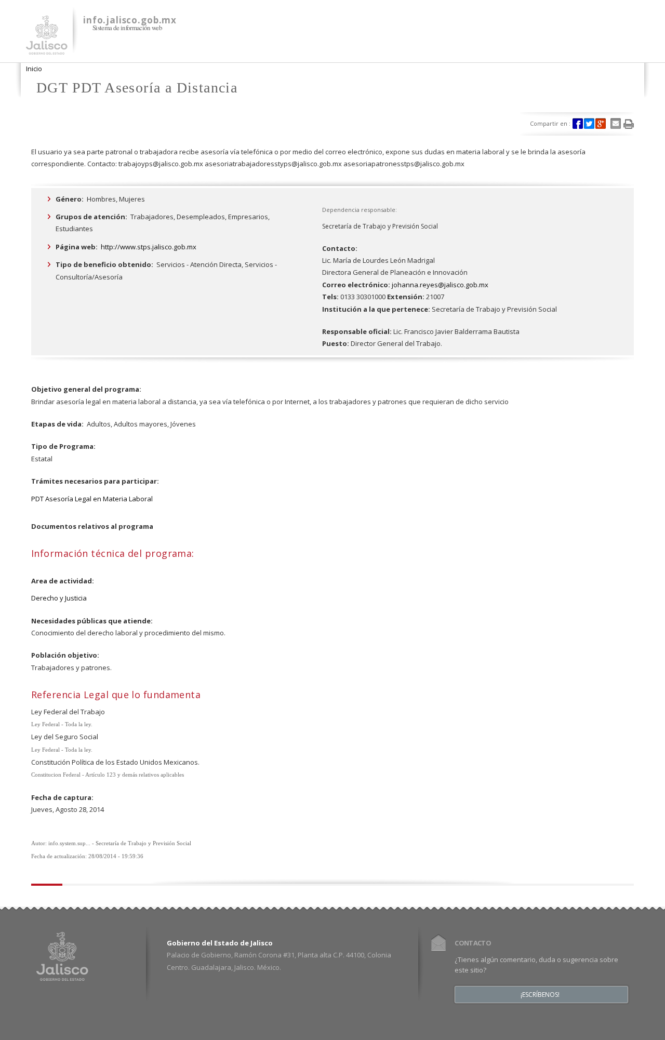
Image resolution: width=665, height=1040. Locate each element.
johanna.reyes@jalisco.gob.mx (440, 284)
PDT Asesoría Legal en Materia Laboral (92, 498)
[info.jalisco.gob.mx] (47, 48)
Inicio (34, 68)
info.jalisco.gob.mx (130, 20)
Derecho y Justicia (59, 598)
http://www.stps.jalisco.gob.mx (148, 246)
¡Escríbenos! (540, 995)
